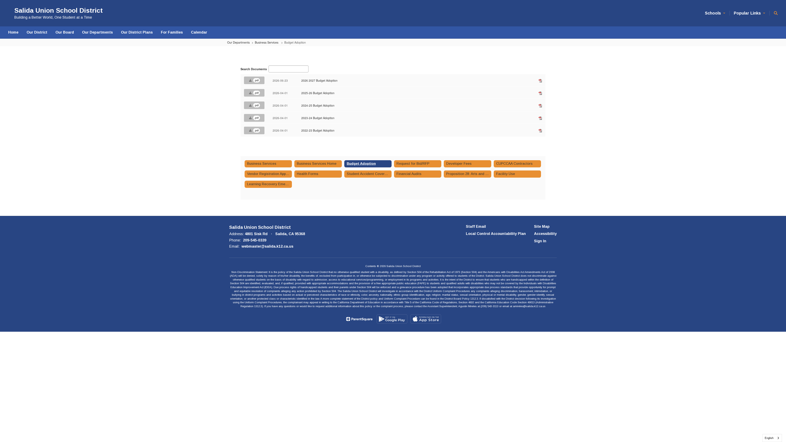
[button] (715, 13)
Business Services (267, 42)
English (769, 438)
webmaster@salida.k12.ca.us (267, 246)
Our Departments (238, 42)
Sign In (540, 241)
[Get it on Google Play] (392, 319)
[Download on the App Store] (425, 319)
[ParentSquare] (359, 319)
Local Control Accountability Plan (496, 234)
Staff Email (476, 226)
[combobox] (772, 438)
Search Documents (254, 69)
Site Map (542, 226)
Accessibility (545, 234)
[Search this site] (776, 13)
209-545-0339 (254, 240)
